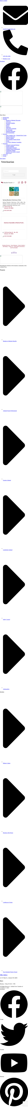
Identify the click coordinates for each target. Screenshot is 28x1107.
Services (5, 134)
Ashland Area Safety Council (13, 151)
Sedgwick (8, 127)
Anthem (8, 124)
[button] (14, 115)
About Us (5, 154)
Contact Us (11, 246)
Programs (5, 143)
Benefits (5, 119)
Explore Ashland (10, 146)
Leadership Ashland (10, 150)
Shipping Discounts (10, 131)
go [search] (14, 175)
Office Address (3, 975)
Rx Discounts (9, 130)
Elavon (7, 125)
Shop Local (8, 153)
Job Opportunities (10, 132)
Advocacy (8, 121)
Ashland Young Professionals (13, 149)
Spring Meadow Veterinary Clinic (12, 200)
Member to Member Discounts (13, 120)
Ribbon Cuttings (10, 138)
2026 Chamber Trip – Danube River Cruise (16, 135)
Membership (6, 117)
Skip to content (3, 0)
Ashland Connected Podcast (12, 145)
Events (7, 141)
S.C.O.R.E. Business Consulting (13, 142)
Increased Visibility (10, 123)
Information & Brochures (19, 246)
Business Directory (10, 136)
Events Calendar (21, 245)
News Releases (14, 245)
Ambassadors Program (11, 147)
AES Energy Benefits (11, 128)
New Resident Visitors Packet (13, 139)
